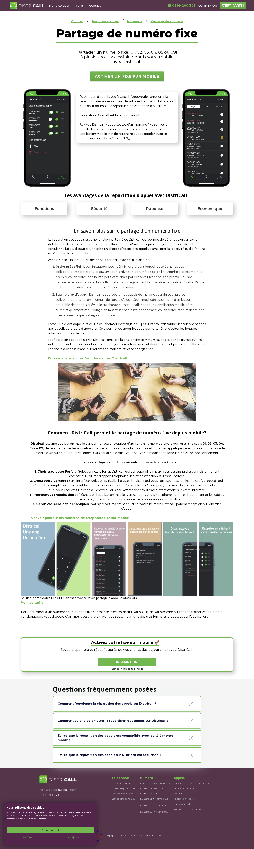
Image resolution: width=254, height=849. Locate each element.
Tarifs (80, 5)
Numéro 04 (162, 805)
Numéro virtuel (182, 804)
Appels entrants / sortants (187, 809)
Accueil (77, 21)
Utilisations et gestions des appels (191, 783)
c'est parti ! (233, 5)
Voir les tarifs (32, 602)
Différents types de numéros (155, 783)
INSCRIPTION (127, 662)
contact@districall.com (58, 790)
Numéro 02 (162, 798)
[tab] (44, 208)
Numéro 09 (162, 811)
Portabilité (179, 793)
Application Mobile (184, 798)
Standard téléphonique (124, 798)
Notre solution (59, 5)
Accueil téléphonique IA (124, 788)
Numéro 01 (146, 798)
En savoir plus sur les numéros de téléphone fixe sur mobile (78, 518)
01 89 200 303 (50, 795)
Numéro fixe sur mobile (152, 793)
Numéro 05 (146, 811)
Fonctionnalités (105, 21)
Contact (95, 5)
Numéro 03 (146, 805)
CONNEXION (207, 5)
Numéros (134, 21)
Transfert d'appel (121, 783)
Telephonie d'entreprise (124, 793)
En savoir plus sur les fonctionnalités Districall (87, 358)
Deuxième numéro (184, 788)
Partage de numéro (167, 21)
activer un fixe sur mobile (127, 76)
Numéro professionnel (152, 788)
